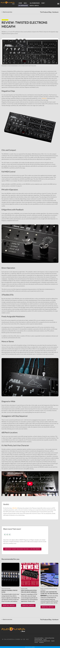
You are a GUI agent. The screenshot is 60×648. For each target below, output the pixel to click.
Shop (43, 3)
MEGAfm (44, 98)
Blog (25, 3)
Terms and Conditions (39, 638)
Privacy (45, 639)
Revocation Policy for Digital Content (42, 640)
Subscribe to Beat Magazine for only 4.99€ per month (22, 549)
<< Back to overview (7, 12)
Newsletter (41, 642)
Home (20, 3)
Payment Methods (38, 639)
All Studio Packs (35, 3)
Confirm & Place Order (49, 638)
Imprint (52, 640)
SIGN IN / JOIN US (34, 5)
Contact (36, 642)
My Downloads (23, 5)
